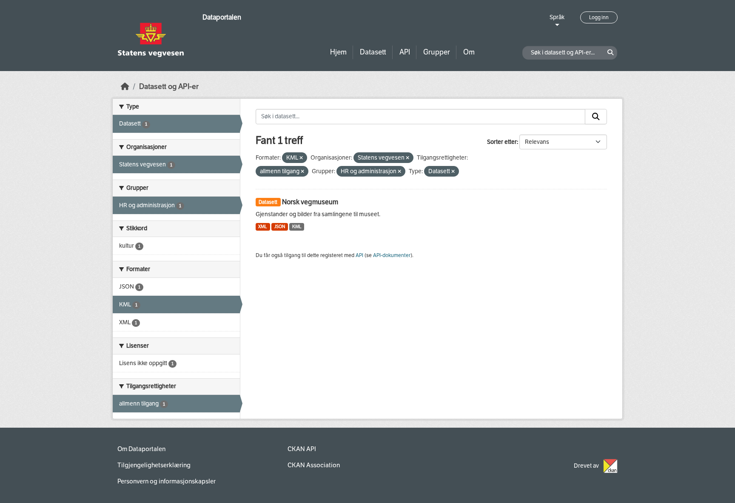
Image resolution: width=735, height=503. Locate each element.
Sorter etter (502, 142)
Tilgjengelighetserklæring (154, 465)
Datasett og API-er (169, 86)
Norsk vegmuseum (310, 202)
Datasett (373, 52)
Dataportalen (221, 17)
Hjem (338, 52)
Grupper (436, 52)
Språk (557, 17)
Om (469, 52)
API (404, 52)
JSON (279, 226)
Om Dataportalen (141, 449)
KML (297, 226)
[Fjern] (301, 158)
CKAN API (302, 449)
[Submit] (596, 116)
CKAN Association (314, 465)
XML (262, 226)
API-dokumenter (391, 255)
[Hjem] (125, 86)
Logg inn (599, 17)
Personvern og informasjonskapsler (166, 481)
